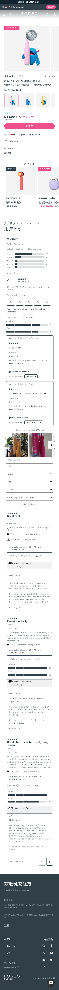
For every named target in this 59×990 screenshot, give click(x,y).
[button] (51, 983)
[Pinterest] (51, 960)
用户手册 (7, 153)
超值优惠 (50, 7)
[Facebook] (51, 946)
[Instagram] (44, 946)
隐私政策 (42, 915)
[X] (44, 953)
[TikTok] (44, 967)
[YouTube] (51, 953)
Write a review (49, 76)
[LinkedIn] (44, 960)
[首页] (29, 14)
